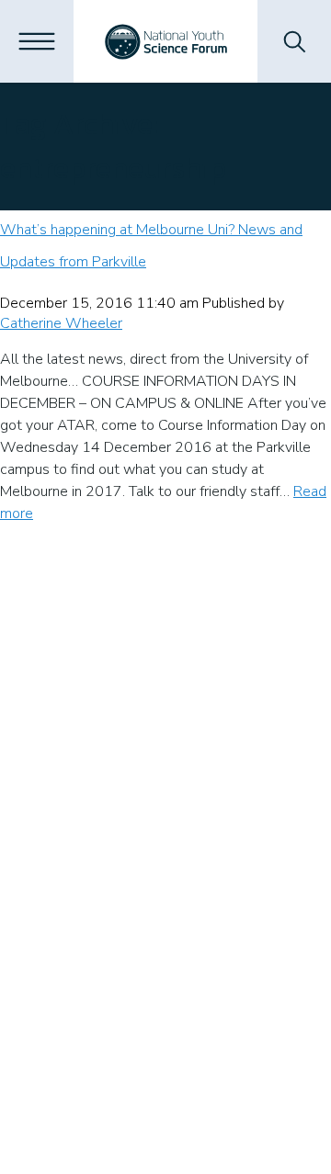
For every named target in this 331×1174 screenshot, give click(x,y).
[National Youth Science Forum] (166, 41)
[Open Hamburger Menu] (37, 41)
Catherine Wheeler (61, 323)
